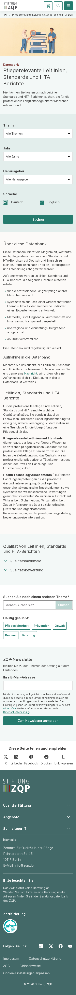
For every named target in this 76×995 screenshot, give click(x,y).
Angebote (11, 817)
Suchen (38, 219)
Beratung (28, 635)
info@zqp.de (24, 865)
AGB (6, 966)
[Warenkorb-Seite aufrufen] (48, 5)
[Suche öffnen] (58, 5)
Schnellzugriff (14, 828)
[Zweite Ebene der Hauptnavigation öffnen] (68, 5)
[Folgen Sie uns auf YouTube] (70, 946)
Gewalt (60, 625)
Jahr (7, 148)
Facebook (31, 763)
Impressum (11, 958)
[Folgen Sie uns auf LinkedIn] (41, 946)
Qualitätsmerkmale (25, 561)
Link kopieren (64, 763)
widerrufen (9, 708)
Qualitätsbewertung (26, 570)
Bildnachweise (30, 966)
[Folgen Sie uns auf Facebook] (60, 946)
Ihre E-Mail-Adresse (19, 677)
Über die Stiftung (17, 805)
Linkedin (16, 763)
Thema (8, 125)
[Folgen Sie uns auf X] (50, 946)
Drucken (46, 763)
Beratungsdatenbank (54, 896)
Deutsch (17, 202)
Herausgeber (14, 171)
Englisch (53, 202)
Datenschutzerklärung (16, 712)
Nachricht (30, 373)
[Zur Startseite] (10, 6)
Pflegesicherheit (17, 625)
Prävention (41, 625)
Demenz (11, 635)
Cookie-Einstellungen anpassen (26, 973)
